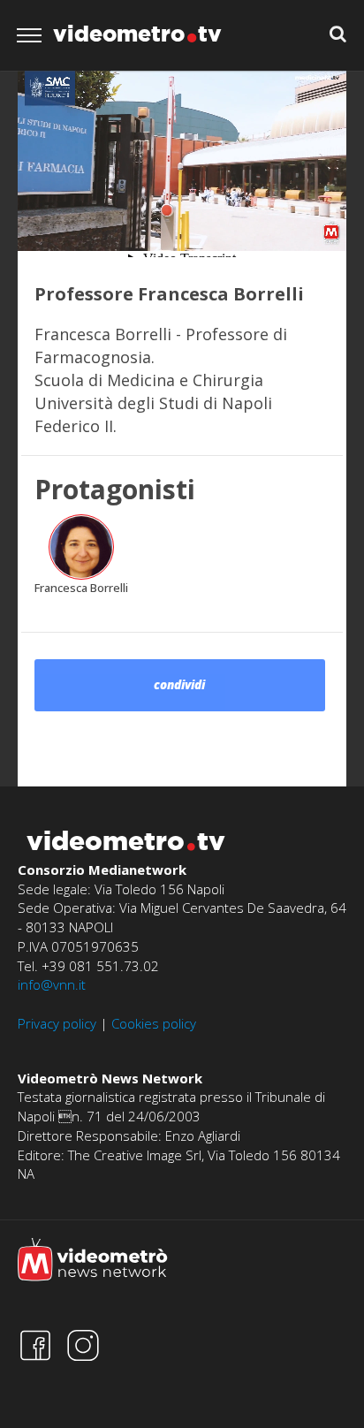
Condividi (179, 685)
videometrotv (137, 33)
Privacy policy (57, 1023)
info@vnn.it (52, 984)
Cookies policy (153, 1023)
